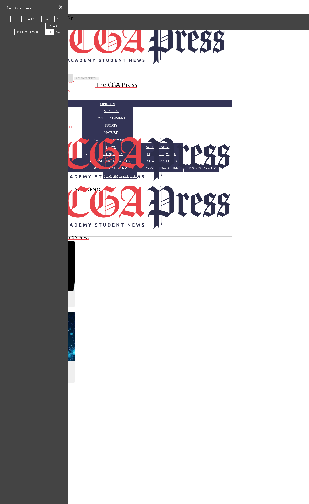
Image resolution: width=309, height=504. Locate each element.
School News (31, 19)
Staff (58, 31)
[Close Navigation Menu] (60, 7)
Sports (60, 19)
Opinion (107, 104)
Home (16, 19)
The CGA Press (17, 8)
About (53, 26)
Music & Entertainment (30, 31)
